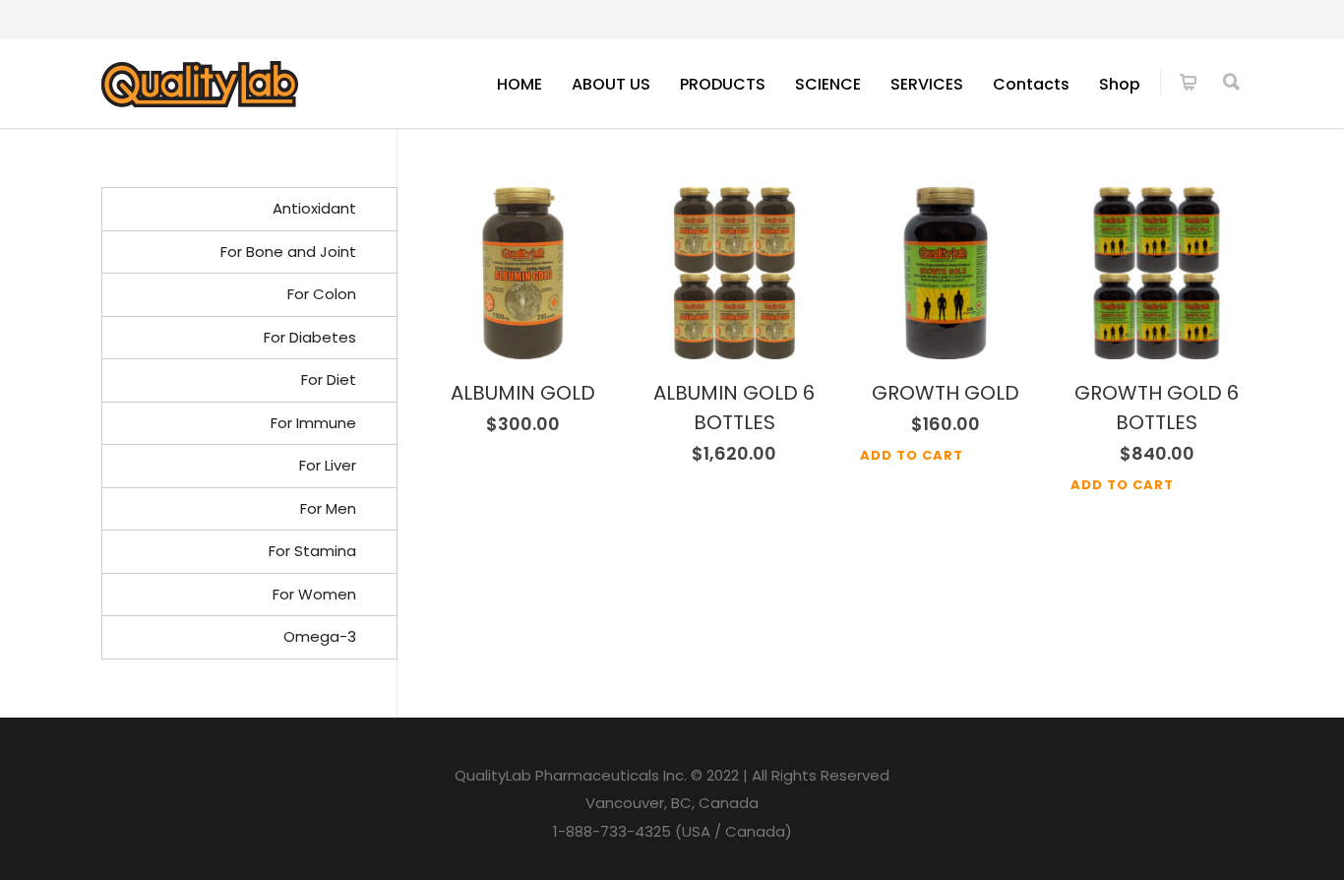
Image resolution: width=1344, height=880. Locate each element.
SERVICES (926, 84)
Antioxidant (314, 208)
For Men (328, 508)
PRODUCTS (722, 84)
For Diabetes (310, 337)
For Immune (313, 422)
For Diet (328, 379)
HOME (519, 84)
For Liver (327, 465)
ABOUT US (611, 84)
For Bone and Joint (288, 251)
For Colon (321, 293)
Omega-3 (319, 636)
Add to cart (911, 455)
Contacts (1031, 84)
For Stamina (312, 550)
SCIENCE (828, 84)
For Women (314, 594)
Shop (1119, 84)
